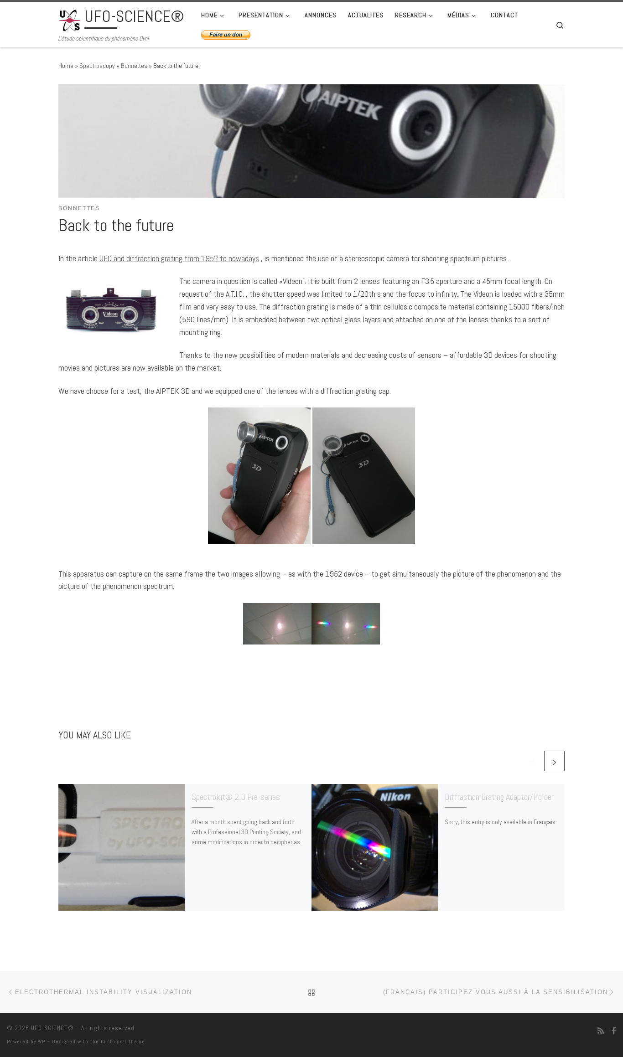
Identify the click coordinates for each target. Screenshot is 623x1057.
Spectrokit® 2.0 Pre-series (236, 797)
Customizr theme (123, 1041)
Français (545, 822)
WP (41, 1041)
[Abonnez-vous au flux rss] (600, 1030)
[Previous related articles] (532, 761)
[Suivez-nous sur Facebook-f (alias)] (614, 1030)
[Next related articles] (554, 761)
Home (65, 66)
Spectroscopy (97, 66)
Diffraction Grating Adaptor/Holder (499, 797)
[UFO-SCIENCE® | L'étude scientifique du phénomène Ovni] (69, 19)
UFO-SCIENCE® (52, 1028)
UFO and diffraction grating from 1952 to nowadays (179, 258)
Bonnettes (134, 66)
